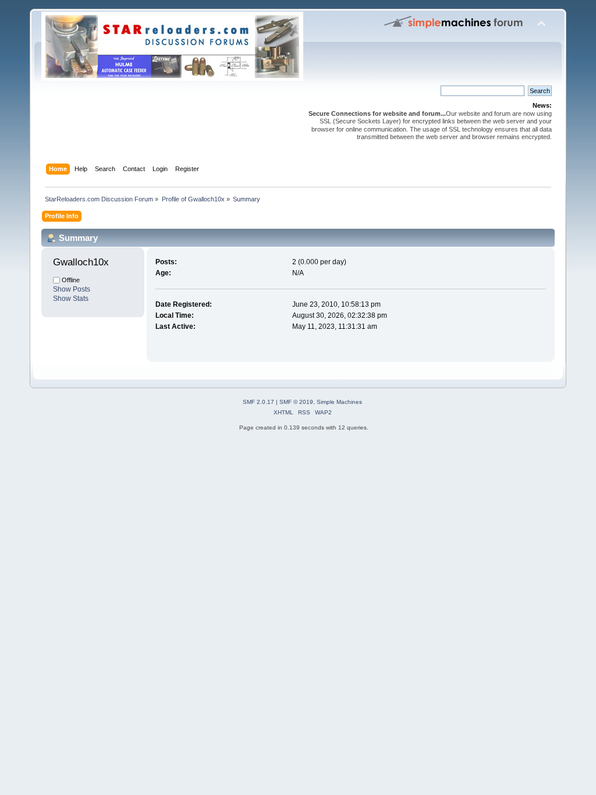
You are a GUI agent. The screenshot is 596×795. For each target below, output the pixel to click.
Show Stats (70, 298)
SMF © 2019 (296, 402)
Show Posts (71, 289)
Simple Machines (339, 402)
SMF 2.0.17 (258, 402)
